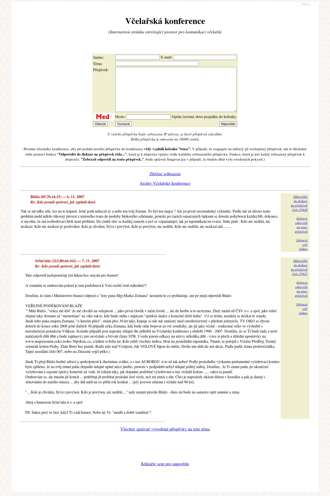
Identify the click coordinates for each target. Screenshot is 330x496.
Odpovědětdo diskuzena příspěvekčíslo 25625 (299, 267)
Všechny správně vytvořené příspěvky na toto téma (165, 429)
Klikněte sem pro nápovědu (165, 463)
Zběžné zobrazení (165, 174)
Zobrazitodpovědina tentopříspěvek (301, 225)
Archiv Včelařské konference (165, 183)
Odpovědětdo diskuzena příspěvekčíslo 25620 (299, 203)
